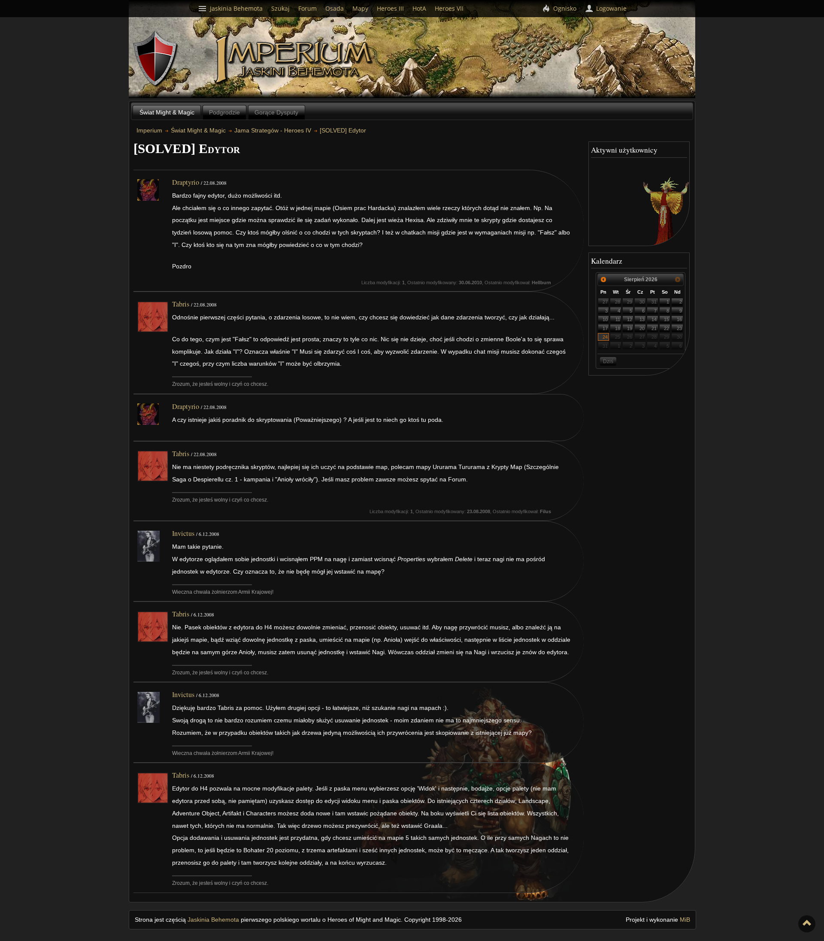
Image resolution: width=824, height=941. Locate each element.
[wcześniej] (603, 279)
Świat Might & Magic (166, 112)
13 (642, 319)
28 (617, 301)
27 (605, 301)
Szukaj (280, 8)
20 (642, 328)
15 (666, 319)
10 (605, 319)
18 (617, 328)
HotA (419, 8)
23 (679, 328)
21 (654, 328)
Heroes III (390, 8)
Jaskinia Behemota (213, 919)
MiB (685, 919)
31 (654, 301)
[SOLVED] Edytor (343, 130)
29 (629, 301)
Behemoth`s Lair (156, 59)
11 (617, 319)
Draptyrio (185, 182)
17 (605, 328)
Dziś (608, 361)
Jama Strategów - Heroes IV (272, 130)
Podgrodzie (224, 112)
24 (605, 337)
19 (629, 328)
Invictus (183, 533)
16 (679, 319)
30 (642, 301)
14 (654, 319)
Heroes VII (449, 8)
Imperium (295, 60)
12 (629, 319)
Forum (307, 8)
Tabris (180, 304)
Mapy (360, 8)
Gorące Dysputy (276, 112)
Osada (334, 8)
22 (666, 328)
